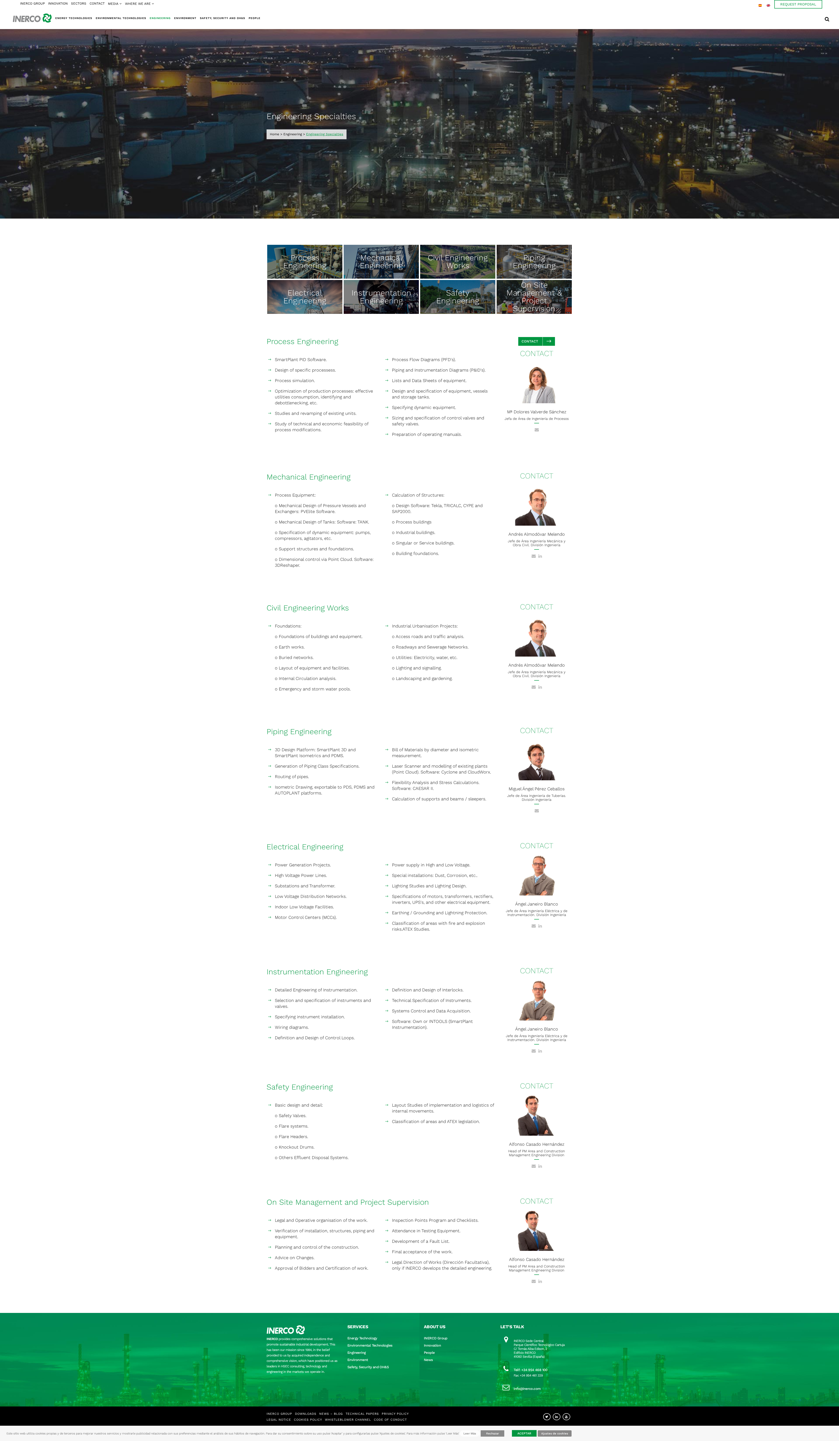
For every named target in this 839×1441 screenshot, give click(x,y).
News (428, 1360)
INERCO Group (435, 1338)
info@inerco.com (527, 1389)
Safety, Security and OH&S (368, 1367)
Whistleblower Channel (348, 1419)
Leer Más (469, 1433)
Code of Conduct (390, 1419)
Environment (357, 1360)
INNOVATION (58, 3)
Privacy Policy (395, 1413)
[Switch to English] (768, 5)
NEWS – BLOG (331, 1413)
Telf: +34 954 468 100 (530, 1370)
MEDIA (113, 4)
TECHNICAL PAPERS (362, 1413)
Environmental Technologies (369, 1345)
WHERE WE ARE (138, 4)
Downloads (305, 1413)
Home (274, 134)
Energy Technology (362, 1338)
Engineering (292, 134)
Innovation (432, 1345)
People (429, 1353)
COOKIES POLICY (308, 1419)
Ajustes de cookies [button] (554, 1433)
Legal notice (279, 1419)
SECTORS (78, 3)
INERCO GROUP (32, 3)
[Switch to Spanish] (760, 5)
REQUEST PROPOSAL (798, 4)
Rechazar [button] (492, 1433)
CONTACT (97, 3)
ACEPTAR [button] (524, 1433)
